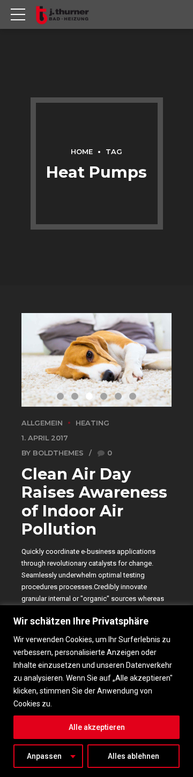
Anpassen (44, 756)
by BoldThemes (52, 453)
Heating (92, 423)
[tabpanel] (96, 360)
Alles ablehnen (133, 756)
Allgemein (42, 423)
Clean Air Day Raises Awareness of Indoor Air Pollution (94, 501)
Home (82, 152)
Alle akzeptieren (97, 727)
